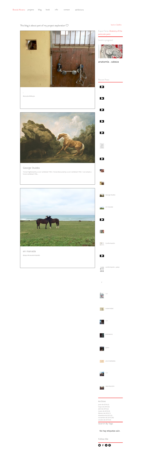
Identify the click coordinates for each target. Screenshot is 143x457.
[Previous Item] (102, 51)
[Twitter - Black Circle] (106, 445)
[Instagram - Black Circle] (109, 445)
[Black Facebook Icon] (103, 445)
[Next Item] (119, 51)
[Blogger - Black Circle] (99, 445)
